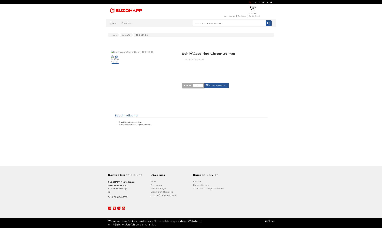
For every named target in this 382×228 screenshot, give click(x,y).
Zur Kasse (242, 16)
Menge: (188, 85)
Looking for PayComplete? (164, 195)
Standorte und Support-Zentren (209, 188)
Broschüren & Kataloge (162, 192)
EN (255, 2)
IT (267, 2)
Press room (156, 185)
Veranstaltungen (159, 188)
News (153, 181)
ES (259, 2)
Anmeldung (229, 16)
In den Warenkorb (218, 85)
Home (113, 23)
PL (271, 2)
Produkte (126, 23)
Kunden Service (201, 185)
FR (263, 2)
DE (250, 2)
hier (153, 224)
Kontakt (197, 181)
